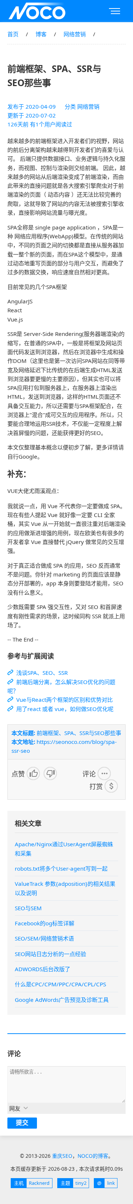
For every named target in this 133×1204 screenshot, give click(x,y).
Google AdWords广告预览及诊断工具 (62, 999)
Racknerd (32, 1183)
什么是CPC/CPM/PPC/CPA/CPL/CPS (60, 984)
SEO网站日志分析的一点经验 (50, 954)
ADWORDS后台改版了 (42, 969)
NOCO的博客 (93, 1155)
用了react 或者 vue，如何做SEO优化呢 (64, 708)
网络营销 (75, 34)
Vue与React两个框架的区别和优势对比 (64, 699)
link (106, 1183)
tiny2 (73, 1183)
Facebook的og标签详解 (44, 923)
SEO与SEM (28, 908)
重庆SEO (36, 11)
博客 (41, 34)
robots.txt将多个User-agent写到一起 (61, 868)
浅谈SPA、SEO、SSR (41, 672)
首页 (12, 34)
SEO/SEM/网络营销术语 (44, 938)
